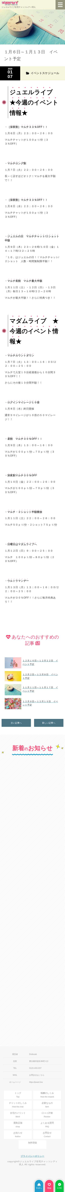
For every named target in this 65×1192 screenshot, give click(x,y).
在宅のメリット (18, 1115)
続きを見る (32, 824)
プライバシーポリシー (32, 1156)
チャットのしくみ (18, 1105)
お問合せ (47, 1134)
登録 (49, 1188)
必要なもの (47, 1105)
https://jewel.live (36, 1082)
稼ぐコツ (12, 844)
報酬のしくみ (47, 1095)
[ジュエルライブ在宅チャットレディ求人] (19, 3)
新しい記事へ (48, 723)
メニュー (60, 4)
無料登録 (32, 1142)
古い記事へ (16, 723)
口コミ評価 (47, 1115)
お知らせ (17, 1134)
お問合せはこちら (36, 1075)
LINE (59, 1188)
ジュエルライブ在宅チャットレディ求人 (19, 7)
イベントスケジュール (19, 908)
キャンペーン (15, 782)
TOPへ (39, 1188)
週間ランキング (16, 981)
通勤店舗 (17, 1125)
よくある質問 (47, 1125)
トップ (18, 1095)
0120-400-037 (35, 1068)
